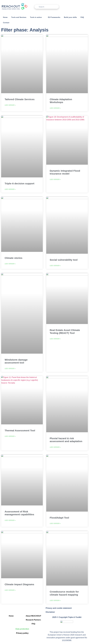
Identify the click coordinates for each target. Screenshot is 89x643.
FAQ (82, 17)
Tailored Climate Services (20, 99)
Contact (6, 23)
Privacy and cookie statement (59, 608)
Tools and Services (18, 17)
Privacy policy (22, 633)
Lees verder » (10, 105)
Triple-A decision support (19, 183)
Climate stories (13, 258)
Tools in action (36, 17)
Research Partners (33, 620)
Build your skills (70, 17)
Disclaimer (50, 612)
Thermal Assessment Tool (20, 430)
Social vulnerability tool (64, 259)
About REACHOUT (33, 616)
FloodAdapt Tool (59, 517)
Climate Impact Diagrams (19, 584)
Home (5, 17)
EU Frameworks (54, 17)
